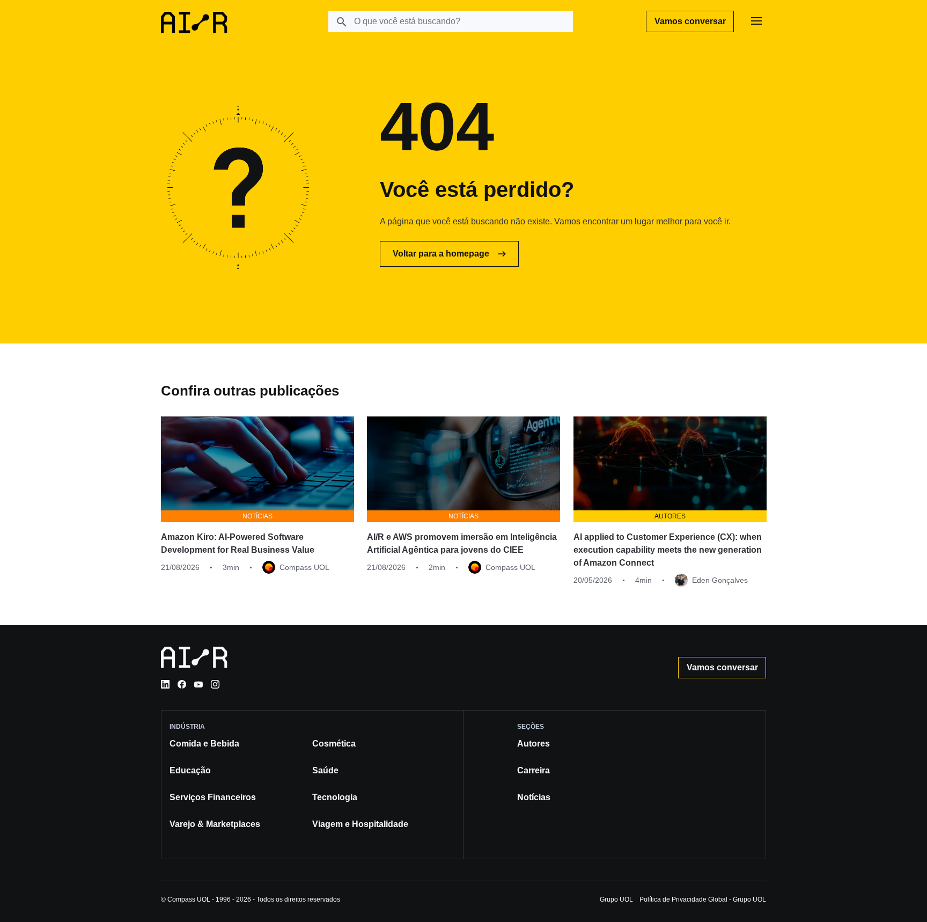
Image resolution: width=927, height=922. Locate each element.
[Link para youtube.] (198, 684)
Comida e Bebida (204, 743)
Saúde (325, 770)
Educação (190, 770)
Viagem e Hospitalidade (360, 824)
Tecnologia (334, 797)
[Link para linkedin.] (165, 684)
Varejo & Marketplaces (215, 824)
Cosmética (334, 743)
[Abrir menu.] (756, 21)
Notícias (533, 797)
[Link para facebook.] (182, 684)
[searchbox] (450, 21)
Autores (533, 743)
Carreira (533, 770)
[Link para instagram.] (215, 684)
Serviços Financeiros (213, 797)
